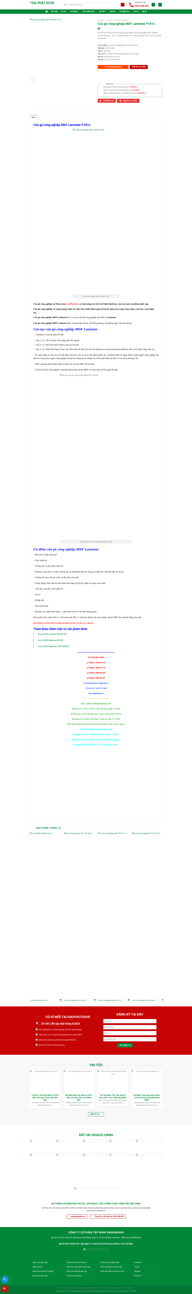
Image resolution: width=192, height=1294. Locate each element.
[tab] (33, 117)
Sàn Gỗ (112, 12)
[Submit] (122, 5)
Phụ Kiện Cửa (124, 12)
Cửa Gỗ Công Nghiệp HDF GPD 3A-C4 (143, 1000)
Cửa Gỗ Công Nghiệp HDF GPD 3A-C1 (75, 1000)
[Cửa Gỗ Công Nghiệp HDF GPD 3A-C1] (79, 915)
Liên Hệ (144, 12)
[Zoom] (33, 80)
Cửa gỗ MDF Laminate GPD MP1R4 (52, 634)
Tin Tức (136, 12)
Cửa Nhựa (74, 12)
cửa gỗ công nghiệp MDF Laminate (72, 329)
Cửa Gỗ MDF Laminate (121, 20)
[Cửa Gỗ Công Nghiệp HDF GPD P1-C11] (113, 915)
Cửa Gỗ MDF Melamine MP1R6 (50, 640)
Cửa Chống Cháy (88, 12)
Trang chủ (101, 20)
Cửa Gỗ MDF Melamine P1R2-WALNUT (53, 646)
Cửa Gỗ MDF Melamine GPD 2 (39, 1000)
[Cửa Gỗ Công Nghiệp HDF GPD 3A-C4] (147, 915)
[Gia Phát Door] (45, 5)
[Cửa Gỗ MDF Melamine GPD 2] (45, 915)
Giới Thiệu (54, 12)
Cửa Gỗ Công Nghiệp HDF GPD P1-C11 (110, 1000)
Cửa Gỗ (63, 12)
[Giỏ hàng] (160, 5)
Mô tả (34, 117)
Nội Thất (102, 12)
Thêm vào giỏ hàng (139, 67)
